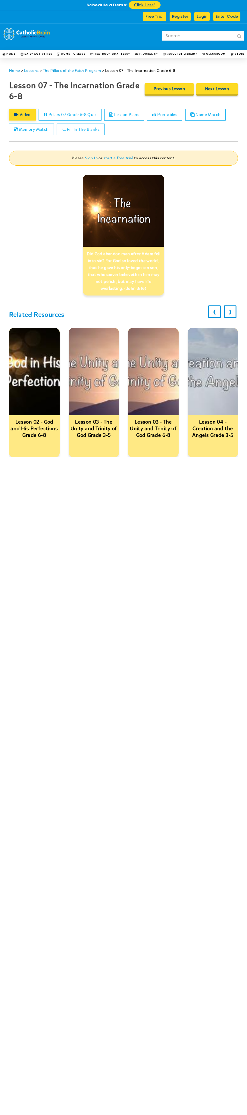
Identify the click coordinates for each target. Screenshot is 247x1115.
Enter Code (227, 16)
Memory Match (33, 129)
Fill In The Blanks (82, 129)
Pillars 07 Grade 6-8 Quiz (72, 114)
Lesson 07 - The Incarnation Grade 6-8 (140, 70)
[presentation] (214, 311)
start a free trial (118, 158)
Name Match (207, 114)
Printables (166, 114)
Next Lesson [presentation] (217, 88)
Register (180, 16)
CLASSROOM (215, 54)
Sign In (91, 158)
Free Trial (154, 16)
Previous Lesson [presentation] (169, 88)
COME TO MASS (73, 54)
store (239, 54)
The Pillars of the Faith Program (72, 70)
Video (24, 114)
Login (202, 16)
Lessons (31, 70)
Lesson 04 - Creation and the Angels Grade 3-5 (212, 428)
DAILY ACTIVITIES (37, 54)
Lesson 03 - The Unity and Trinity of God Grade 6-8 (153, 428)
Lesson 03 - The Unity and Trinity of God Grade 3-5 (93, 428)
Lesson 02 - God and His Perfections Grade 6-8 (34, 428)
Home (10, 54)
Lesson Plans (126, 114)
